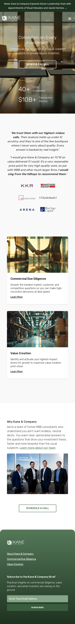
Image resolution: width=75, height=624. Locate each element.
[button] (70, 19)
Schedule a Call (37, 64)
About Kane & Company (20, 553)
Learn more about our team (37, 447)
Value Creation (15, 564)
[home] (10, 16)
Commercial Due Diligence (21, 559)
